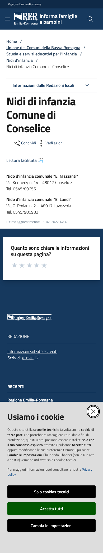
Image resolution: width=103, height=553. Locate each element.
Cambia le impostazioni (52, 525)
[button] (90, 19)
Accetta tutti (51, 508)
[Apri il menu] (7, 19)
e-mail (28, 358)
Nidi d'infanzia (19, 60)
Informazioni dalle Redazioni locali (43, 85)
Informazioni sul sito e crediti (32, 351)
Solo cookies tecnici (51, 492)
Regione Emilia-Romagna (24, 4)
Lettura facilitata (21, 160)
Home (11, 41)
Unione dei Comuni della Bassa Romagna (43, 47)
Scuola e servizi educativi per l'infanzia (41, 54)
